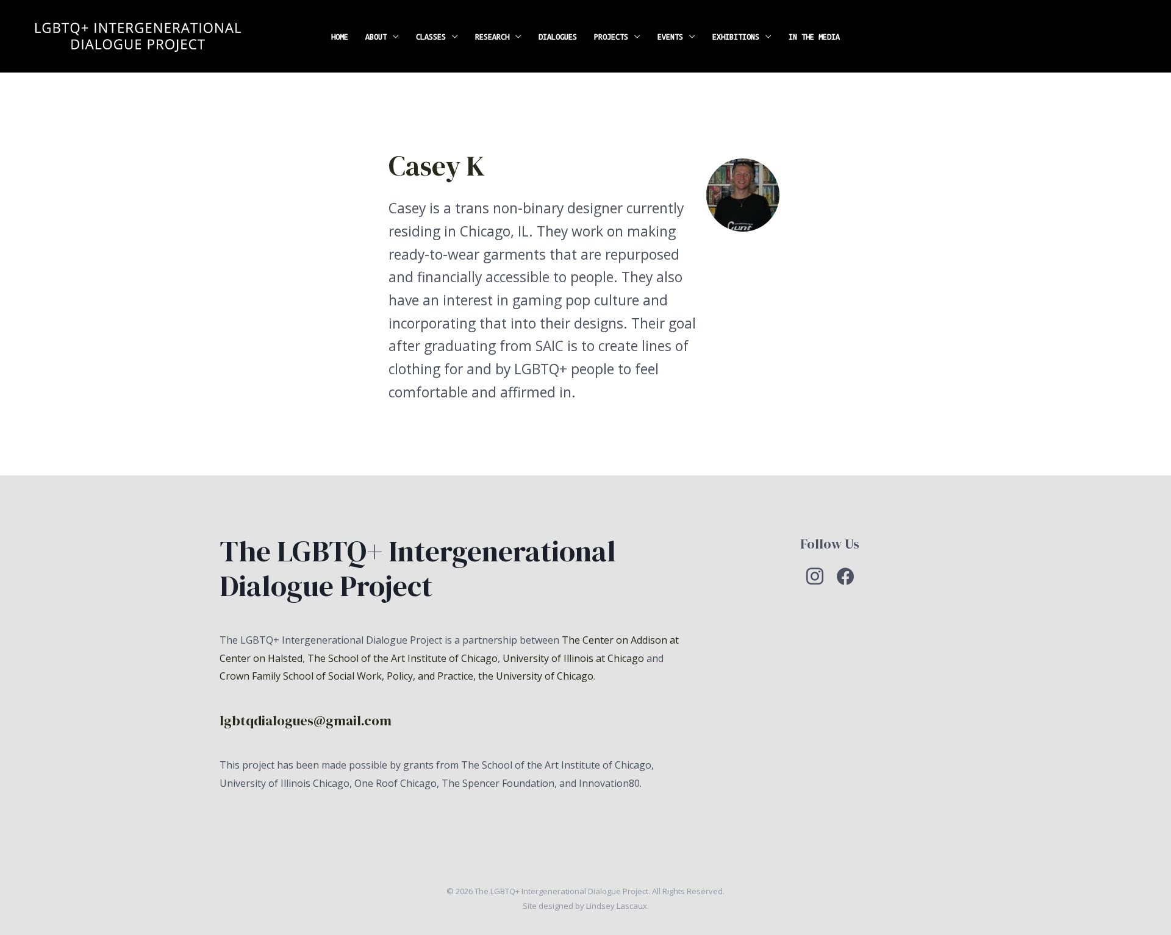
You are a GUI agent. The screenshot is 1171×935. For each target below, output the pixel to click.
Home (339, 36)
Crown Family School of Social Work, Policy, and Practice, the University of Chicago (406, 676)
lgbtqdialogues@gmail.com (306, 720)
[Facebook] (845, 575)
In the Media (814, 36)
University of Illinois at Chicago (573, 658)
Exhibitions (735, 36)
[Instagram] (814, 575)
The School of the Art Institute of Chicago (402, 658)
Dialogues (558, 36)
